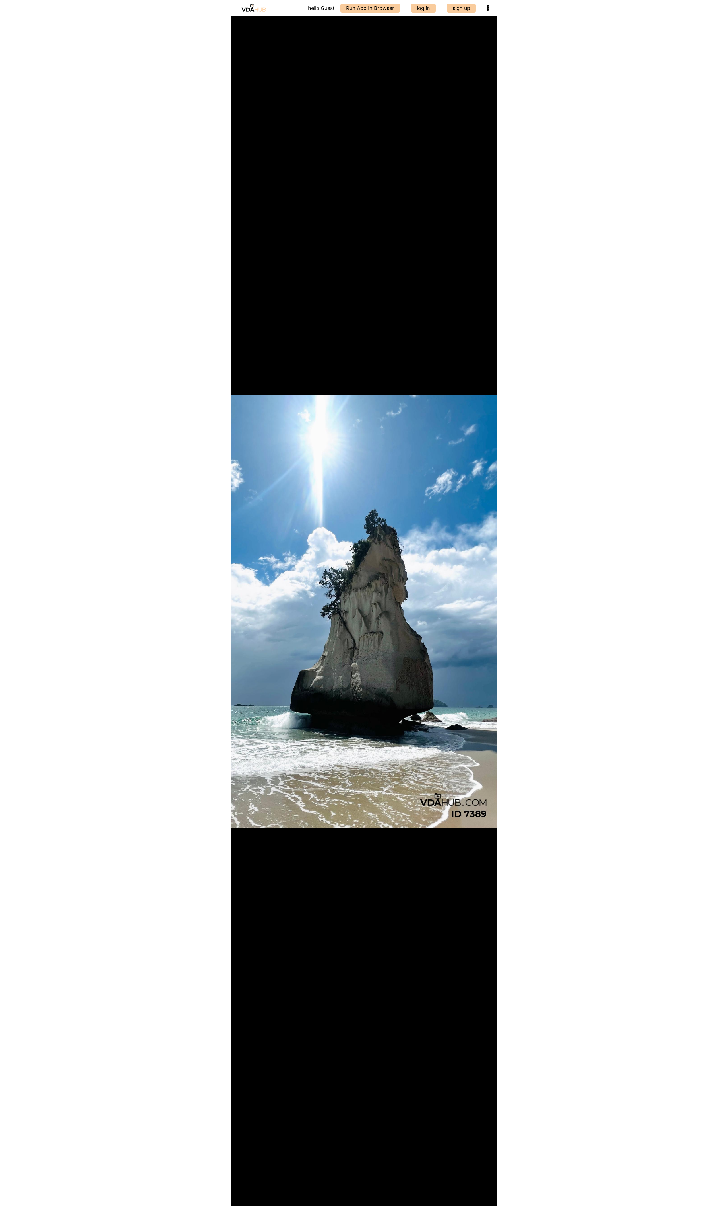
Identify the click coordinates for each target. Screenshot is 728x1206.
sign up (461, 8)
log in (423, 8)
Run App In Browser (370, 8)
